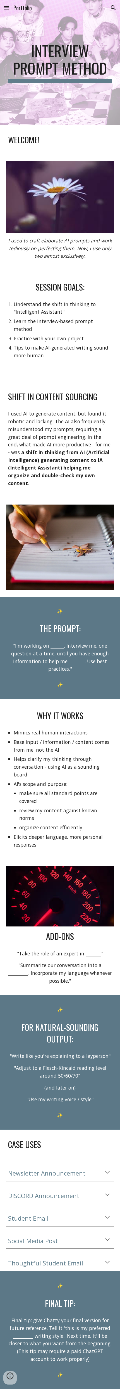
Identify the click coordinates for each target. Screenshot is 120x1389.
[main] (60, 62)
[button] (6, 7)
